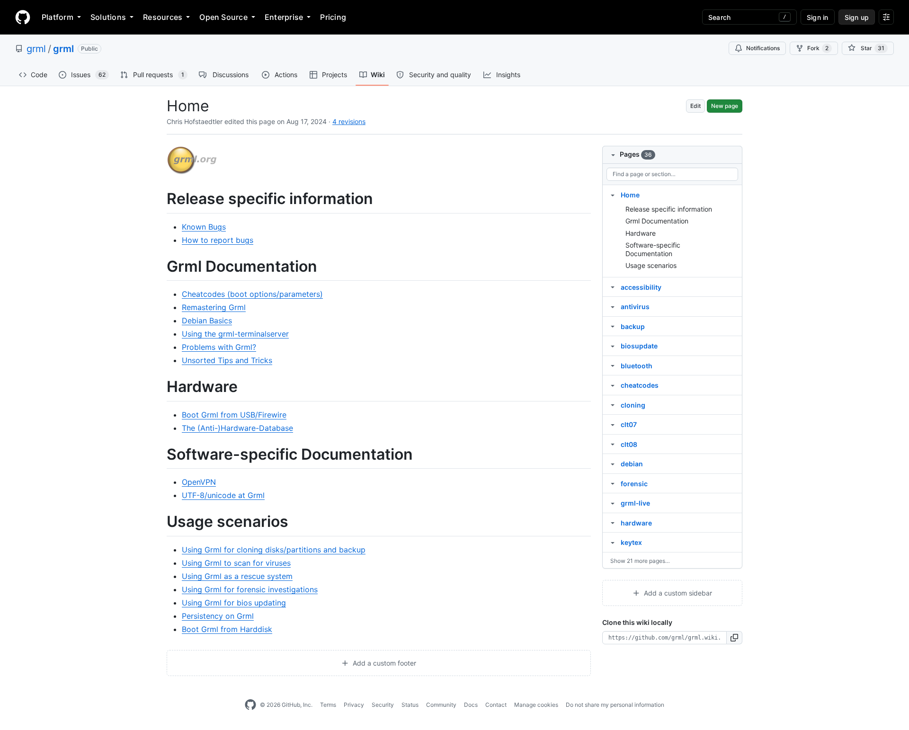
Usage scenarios (651, 265)
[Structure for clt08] (613, 444)
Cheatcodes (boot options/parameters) (252, 294)
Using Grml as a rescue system (237, 576)
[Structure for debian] (613, 463)
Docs (471, 704)
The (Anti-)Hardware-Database (237, 428)
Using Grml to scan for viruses (236, 563)
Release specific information (668, 209)
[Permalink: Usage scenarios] (160, 522)
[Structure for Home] (613, 194)
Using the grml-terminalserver (235, 333)
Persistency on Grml (218, 616)
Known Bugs (204, 226)
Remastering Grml (214, 307)
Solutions (108, 17)
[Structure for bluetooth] (613, 365)
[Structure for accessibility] (613, 286)
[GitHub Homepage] (250, 705)
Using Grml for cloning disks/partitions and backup (273, 549)
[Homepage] (22, 17)
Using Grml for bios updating (234, 602)
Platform (57, 17)
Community (441, 704)
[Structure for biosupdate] (613, 345)
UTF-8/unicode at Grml (223, 495)
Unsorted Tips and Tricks (227, 360)
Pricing (333, 17)
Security (383, 704)
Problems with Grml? (219, 347)
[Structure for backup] (613, 326)
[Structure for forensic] (613, 483)
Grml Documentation (656, 221)
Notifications (763, 48)
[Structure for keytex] (613, 542)
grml (36, 48)
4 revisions (348, 121)
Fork (818, 48)
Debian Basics (207, 320)
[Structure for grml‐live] (613, 502)
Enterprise (284, 17)
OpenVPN (199, 482)
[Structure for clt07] (613, 424)
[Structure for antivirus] (613, 306)
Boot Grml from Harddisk (227, 629)
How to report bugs (217, 240)
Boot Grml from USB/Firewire (234, 414)
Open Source (223, 17)
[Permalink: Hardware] (160, 387)
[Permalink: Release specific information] (160, 198)
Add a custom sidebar (677, 593)
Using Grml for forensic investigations (250, 589)
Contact (496, 704)
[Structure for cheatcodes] (613, 384)
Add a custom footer (383, 663)
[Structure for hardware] (613, 522)
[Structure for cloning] (613, 404)
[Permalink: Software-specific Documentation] (160, 454)
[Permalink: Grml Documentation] (160, 266)
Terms (328, 704)
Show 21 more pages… (640, 560)
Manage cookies (536, 704)
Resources (162, 17)
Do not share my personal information (615, 704)
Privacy (354, 704)
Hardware (640, 233)
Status (410, 704)
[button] (734, 637)
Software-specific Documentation (652, 249)
